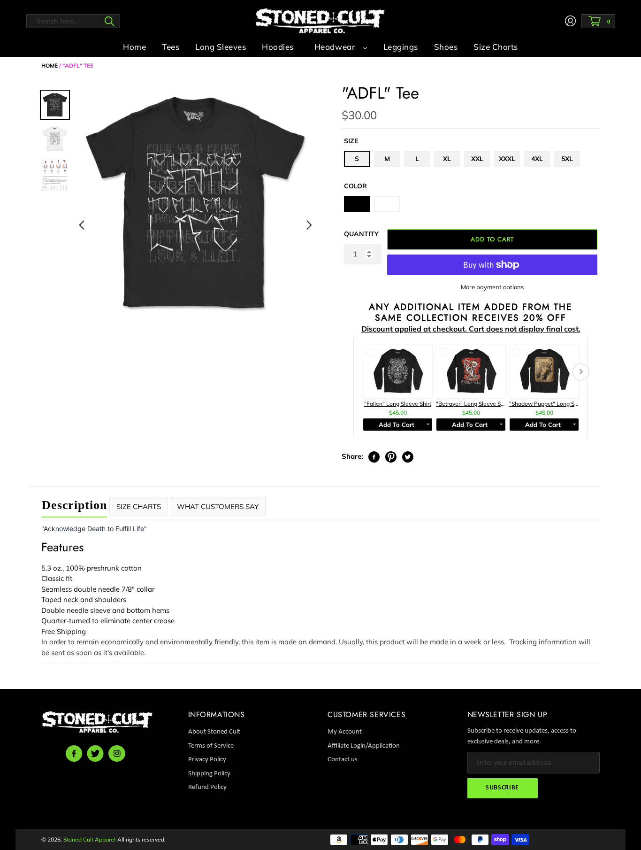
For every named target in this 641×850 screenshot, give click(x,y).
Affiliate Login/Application (364, 746)
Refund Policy (207, 787)
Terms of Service (211, 746)
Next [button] (308, 225)
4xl (537, 159)
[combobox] (73, 21)
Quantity (361, 234)
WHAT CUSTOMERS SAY (218, 506)
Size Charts (138, 506)
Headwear (334, 47)
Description (74, 505)
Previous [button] (81, 225)
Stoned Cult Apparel (89, 839)
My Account (345, 731)
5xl (567, 159)
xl (447, 159)
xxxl (507, 159)
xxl (477, 159)
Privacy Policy (207, 759)
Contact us (343, 759)
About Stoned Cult (214, 731)
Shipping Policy (209, 773)
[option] (194, 201)
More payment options (492, 287)
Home (49, 65)
